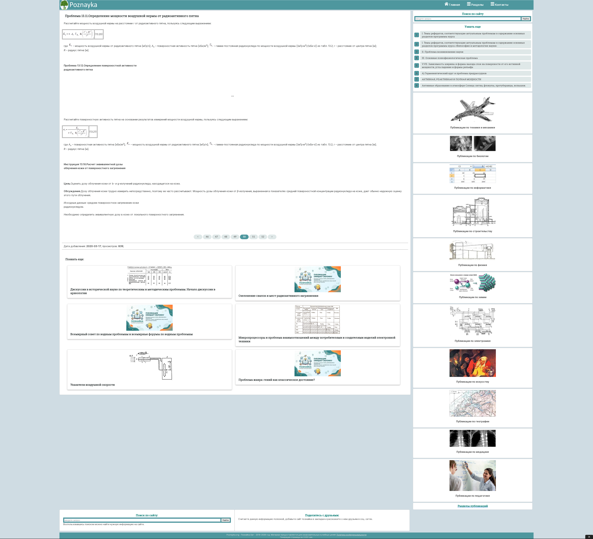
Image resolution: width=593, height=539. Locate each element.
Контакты (501, 4)
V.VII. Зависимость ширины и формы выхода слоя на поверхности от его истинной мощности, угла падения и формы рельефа (471, 65)
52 (262, 237)
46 (207, 237)
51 (253, 237)
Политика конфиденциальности (351, 535)
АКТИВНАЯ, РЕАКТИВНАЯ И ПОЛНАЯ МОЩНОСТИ (451, 79)
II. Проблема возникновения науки (442, 51)
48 (225, 237)
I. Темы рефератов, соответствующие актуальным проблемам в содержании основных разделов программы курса (473, 35)
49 (235, 237)
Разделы (477, 4)
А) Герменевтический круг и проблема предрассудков (454, 73)
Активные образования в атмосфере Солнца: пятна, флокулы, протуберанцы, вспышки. (474, 85)
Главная (454, 4)
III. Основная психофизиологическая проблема (450, 57)
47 (216, 237)
